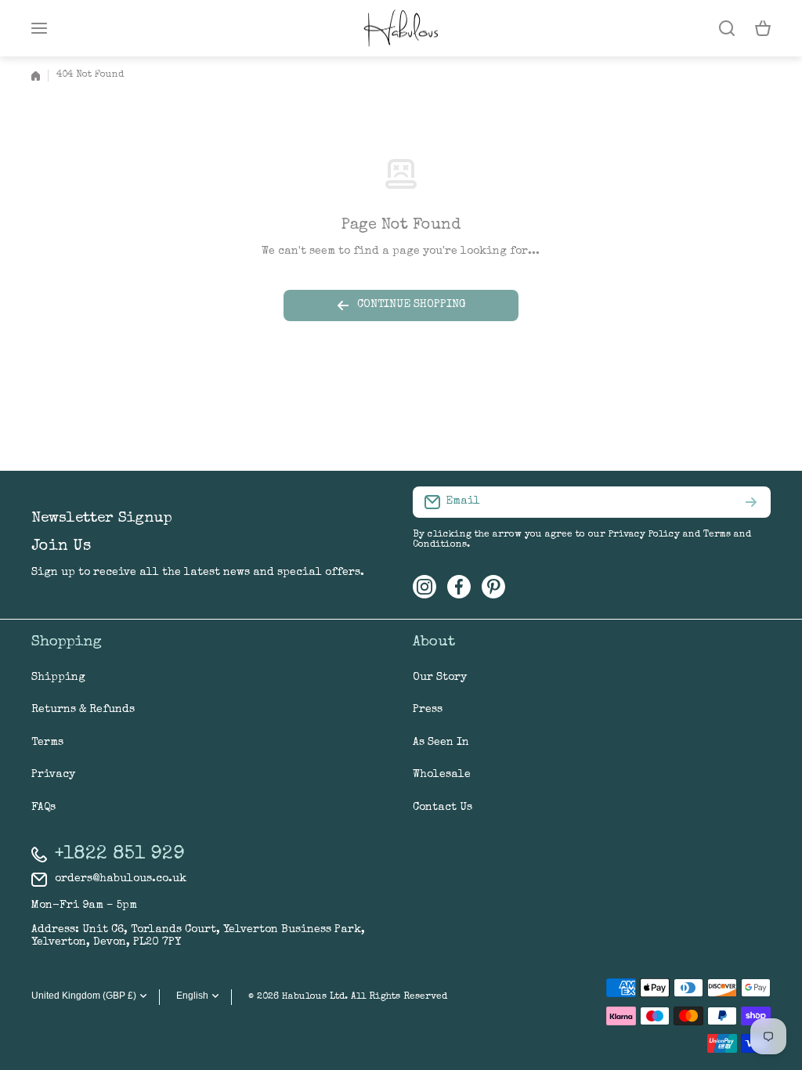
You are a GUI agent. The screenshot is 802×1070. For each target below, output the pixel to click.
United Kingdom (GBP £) (83, 995)
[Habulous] (401, 28)
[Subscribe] (751, 502)
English (192, 995)
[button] (763, 28)
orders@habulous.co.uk (120, 878)
